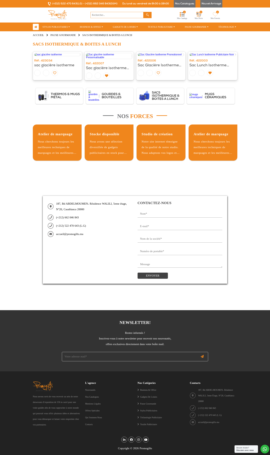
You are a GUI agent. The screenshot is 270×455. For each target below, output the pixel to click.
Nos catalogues (184, 4)
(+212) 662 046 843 (67, 217)
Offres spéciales (92, 410)
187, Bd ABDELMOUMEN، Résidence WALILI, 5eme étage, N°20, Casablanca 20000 (91, 206)
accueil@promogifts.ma (69, 234)
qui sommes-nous (93, 417)
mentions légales (93, 403)
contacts (89, 424)
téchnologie (226, 27)
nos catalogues (92, 397)
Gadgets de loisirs (124, 27)
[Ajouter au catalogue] (46, 73)
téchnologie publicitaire (151, 417)
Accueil (38, 35)
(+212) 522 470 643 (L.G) (71, 225)
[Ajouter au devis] (37, 73)
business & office (148, 390)
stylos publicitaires (55, 27)
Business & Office (91, 27)
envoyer (152, 275)
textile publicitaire (160, 27)
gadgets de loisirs (148, 397)
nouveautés (90, 390)
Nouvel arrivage (211, 4)
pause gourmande (196, 27)
